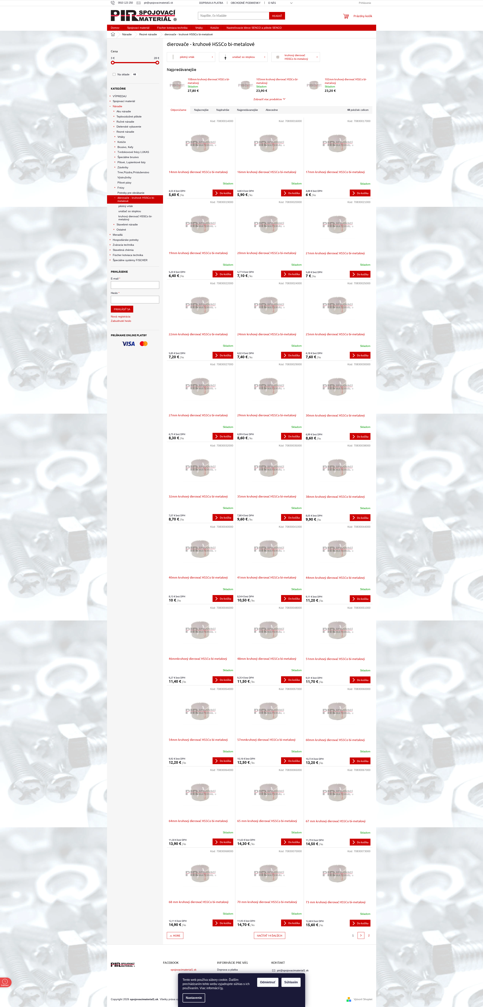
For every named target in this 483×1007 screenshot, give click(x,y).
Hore (176, 935)
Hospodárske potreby (126, 239)
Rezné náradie (125, 131)
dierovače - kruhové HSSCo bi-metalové (136, 199)
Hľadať (277, 15)
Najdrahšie (222, 109)
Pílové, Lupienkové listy (131, 162)
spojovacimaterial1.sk (183, 969)
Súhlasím (291, 982)
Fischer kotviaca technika (128, 255)
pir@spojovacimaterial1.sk (293, 970)
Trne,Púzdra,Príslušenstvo (133, 172)
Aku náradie (124, 111)
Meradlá (118, 234)
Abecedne (272, 109)
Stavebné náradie (127, 224)
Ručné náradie (125, 121)
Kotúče (121, 141)
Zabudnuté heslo (121, 320)
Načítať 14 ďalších (269, 935)
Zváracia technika (123, 244)
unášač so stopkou (129, 211)
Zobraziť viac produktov (268, 99)
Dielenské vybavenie (129, 126)
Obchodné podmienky (246, 3)
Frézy (120, 187)
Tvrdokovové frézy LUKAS (133, 152)
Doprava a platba (211, 3)
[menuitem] (115, 28)
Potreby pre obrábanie (130, 192)
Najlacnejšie (201, 109)
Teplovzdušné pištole (129, 116)
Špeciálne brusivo (128, 157)
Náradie (117, 106)
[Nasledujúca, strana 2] (361, 935)
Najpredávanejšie (247, 109)
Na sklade (126, 74)
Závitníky (122, 167)
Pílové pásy (124, 182)
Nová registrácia (120, 316)
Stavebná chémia (123, 249)
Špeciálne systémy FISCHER (130, 260)
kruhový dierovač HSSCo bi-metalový (135, 218)
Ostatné (121, 229)
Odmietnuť (268, 982)
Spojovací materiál (124, 101)
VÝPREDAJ (119, 96)
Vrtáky (121, 136)
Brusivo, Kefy (125, 147)
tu (221, 988)
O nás (272, 3)
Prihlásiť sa (122, 309)
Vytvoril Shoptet (363, 999)
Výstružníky (124, 177)
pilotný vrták (125, 206)
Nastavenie (194, 997)
